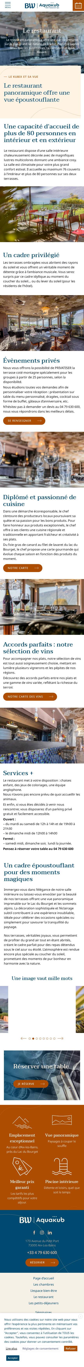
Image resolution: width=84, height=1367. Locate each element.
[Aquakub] (42, 5)
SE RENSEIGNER (19, 420)
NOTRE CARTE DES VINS (25, 696)
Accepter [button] (13, 1358)
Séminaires (43, 1312)
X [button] (80, 1316)
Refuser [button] (71, 1348)
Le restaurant (44, 1297)
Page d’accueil (43, 1278)
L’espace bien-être (43, 1290)
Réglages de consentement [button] (40, 1348)
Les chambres (43, 1284)
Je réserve (26, 1084)
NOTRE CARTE (18, 568)
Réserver (37, 1262)
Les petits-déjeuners (44, 1303)
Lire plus (11, 1348)
